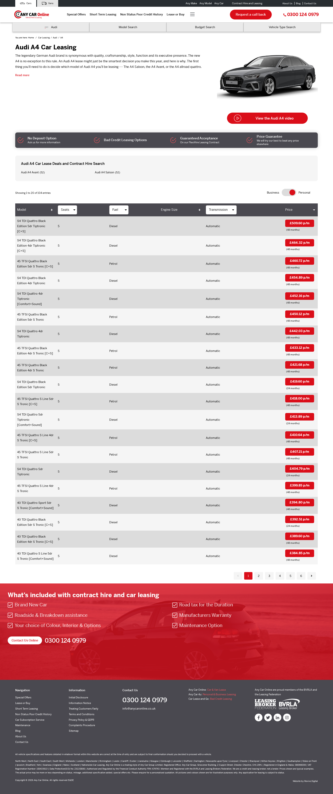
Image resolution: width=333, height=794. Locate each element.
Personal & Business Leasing (219, 694)
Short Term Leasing (103, 14)
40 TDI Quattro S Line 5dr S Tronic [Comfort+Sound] (35, 556)
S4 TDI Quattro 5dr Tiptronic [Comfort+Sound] (30, 420)
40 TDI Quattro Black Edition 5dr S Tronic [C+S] (35, 522)
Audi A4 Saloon (104, 172)
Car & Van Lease (216, 689)
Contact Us (310, 3)
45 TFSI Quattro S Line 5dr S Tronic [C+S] (35, 401)
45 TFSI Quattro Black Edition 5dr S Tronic (32, 317)
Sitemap (74, 730)
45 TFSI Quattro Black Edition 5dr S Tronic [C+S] (35, 263)
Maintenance (22, 725)
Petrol (113, 264)
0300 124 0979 (303, 14)
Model (21, 210)
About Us (287, 3)
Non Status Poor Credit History (141, 14)
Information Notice (80, 703)
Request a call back (251, 14)
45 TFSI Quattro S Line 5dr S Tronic (35, 454)
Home (31, 37)
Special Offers (76, 14)
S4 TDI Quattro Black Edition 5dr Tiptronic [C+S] (31, 226)
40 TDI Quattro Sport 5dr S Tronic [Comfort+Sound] (35, 505)
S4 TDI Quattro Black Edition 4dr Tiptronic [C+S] (31, 246)
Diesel (113, 226)
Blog (298, 3)
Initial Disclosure (78, 697)
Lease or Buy (175, 14)
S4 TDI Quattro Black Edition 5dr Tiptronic (31, 384)
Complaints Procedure (82, 725)
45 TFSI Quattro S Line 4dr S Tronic (35, 488)
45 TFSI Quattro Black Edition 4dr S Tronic (32, 367)
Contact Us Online (25, 640)
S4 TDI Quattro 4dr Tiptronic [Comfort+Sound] (30, 299)
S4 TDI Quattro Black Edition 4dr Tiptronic (31, 280)
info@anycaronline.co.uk (139, 708)
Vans (50, 3)
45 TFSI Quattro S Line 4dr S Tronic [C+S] (35, 437)
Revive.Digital (311, 781)
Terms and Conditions (81, 714)
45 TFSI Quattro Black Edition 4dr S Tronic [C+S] (35, 350)
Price (289, 210)
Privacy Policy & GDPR (81, 720)
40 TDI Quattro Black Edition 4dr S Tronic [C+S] (35, 539)
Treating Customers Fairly (83, 708)
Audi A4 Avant (30, 172)
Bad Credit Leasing (221, 698)
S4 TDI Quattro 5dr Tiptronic (30, 471)
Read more (22, 75)
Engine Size (169, 210)
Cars (28, 3)
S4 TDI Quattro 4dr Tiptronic (30, 333)
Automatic (213, 226)
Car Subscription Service (29, 720)
